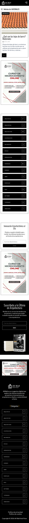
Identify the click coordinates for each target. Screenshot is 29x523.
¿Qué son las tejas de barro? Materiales (14, 38)
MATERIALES (5, 13)
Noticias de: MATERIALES (11, 9)
